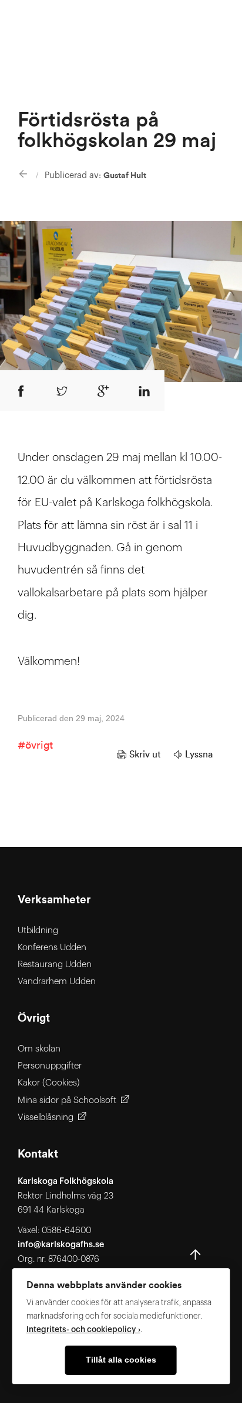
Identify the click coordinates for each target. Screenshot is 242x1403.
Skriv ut (145, 754)
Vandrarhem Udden (57, 981)
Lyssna (199, 754)
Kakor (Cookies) (49, 1082)
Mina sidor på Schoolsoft (67, 1100)
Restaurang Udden (55, 964)
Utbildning (38, 930)
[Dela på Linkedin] (143, 390)
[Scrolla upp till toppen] (195, 1258)
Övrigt (39, 745)
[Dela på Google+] (102, 390)
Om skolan (39, 1048)
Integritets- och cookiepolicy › (83, 1329)
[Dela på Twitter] (61, 390)
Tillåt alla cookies (121, 1360)
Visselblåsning (45, 1117)
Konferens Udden (52, 947)
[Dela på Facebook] (20, 390)
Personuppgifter (50, 1065)
